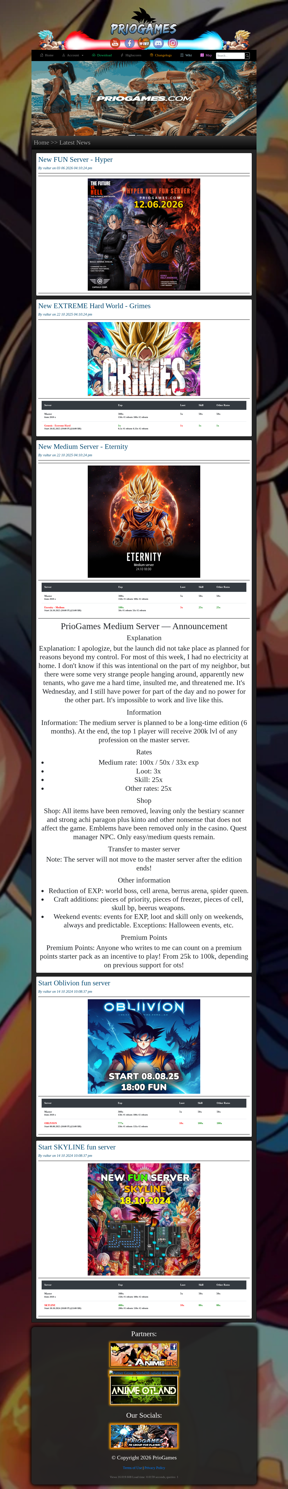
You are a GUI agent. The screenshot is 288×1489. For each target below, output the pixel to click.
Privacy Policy (154, 1468)
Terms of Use (132, 1468)
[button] (48, 98)
